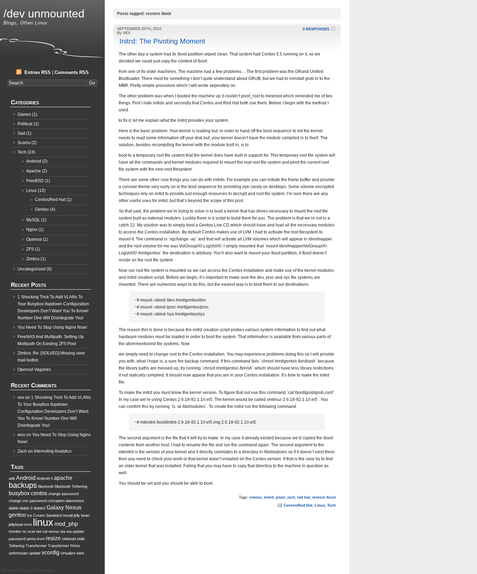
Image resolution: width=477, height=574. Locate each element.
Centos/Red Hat (298, 505)
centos (255, 497)
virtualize (67, 553)
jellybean (16, 524)
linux (43, 522)
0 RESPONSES (316, 29)
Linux (320, 505)
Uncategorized (31, 269)
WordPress (45, 570)
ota (62, 531)
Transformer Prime (64, 546)
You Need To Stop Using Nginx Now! (52, 327)
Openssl (34, 239)
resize (53, 538)
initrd (269, 497)
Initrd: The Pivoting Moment (162, 41)
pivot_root (285, 497)
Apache (33, 171)
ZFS (30, 249)
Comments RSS (71, 72)
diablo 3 (26, 508)
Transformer (36, 546)
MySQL (33, 219)
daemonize (75, 501)
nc (24, 531)
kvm (28, 524)
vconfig (50, 553)
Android (33, 161)
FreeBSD (35, 180)
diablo (14, 508)
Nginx (31, 229)
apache (63, 478)
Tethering (16, 546)
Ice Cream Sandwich (44, 515)
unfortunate (18, 553)
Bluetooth (46, 486)
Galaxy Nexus (63, 507)
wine (80, 553)
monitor (15, 531)
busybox (19, 493)
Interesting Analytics (53, 451)
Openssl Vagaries (34, 369)
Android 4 (45, 478)
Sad (21, 133)
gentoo (17, 515)
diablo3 (39, 508)
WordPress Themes (17, 570)
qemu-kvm (36, 539)
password (17, 539)
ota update (75, 531)
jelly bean (81, 515)
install (68, 515)
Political (24, 123)
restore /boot (324, 497)
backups (23, 485)
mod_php (66, 524)
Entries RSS (37, 72)
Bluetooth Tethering (71, 486)
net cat (41, 531)
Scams (23, 142)
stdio (81, 539)
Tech (331, 505)
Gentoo (42, 209)
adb (12, 478)
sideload (69, 539)
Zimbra (32, 258)
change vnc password (27, 501)
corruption (56, 501)
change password (63, 494)
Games (24, 114)
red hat (303, 497)
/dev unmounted (44, 13)
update (35, 553)
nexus (54, 531)
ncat (31, 531)
